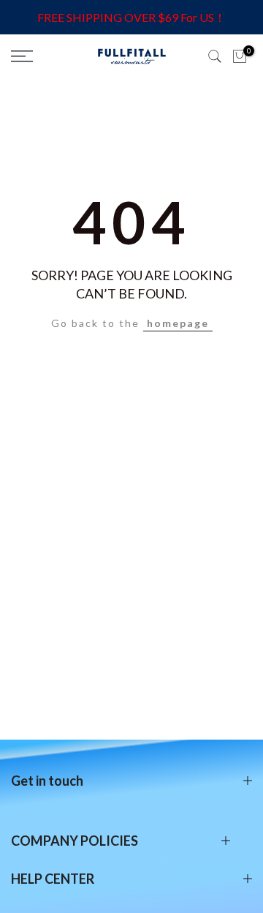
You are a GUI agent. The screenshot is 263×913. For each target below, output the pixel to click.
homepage (178, 323)
